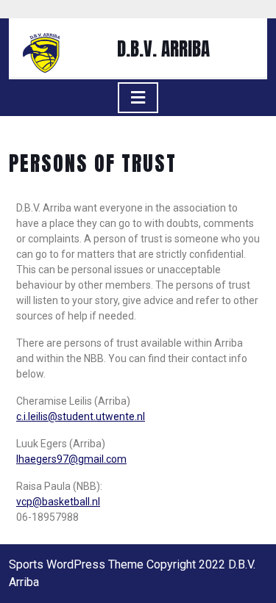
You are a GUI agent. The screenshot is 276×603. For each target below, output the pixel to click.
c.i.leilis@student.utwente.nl (80, 416)
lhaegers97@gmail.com (71, 459)
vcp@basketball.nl (58, 502)
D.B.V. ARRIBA (163, 48)
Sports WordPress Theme (76, 564)
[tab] (138, 97)
